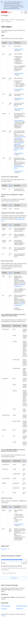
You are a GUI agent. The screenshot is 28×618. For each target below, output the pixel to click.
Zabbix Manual (5, 19)
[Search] (22, 12)
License (3, 615)
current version (14, 6)
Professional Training (21, 605)
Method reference (19, 19)
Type (10, 42)
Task (2, 21)
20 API (12, 19)
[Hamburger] (25, 12)
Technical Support (5, 605)
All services (4, 608)
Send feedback (14, 577)
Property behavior (18, 49)
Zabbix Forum (19, 608)
